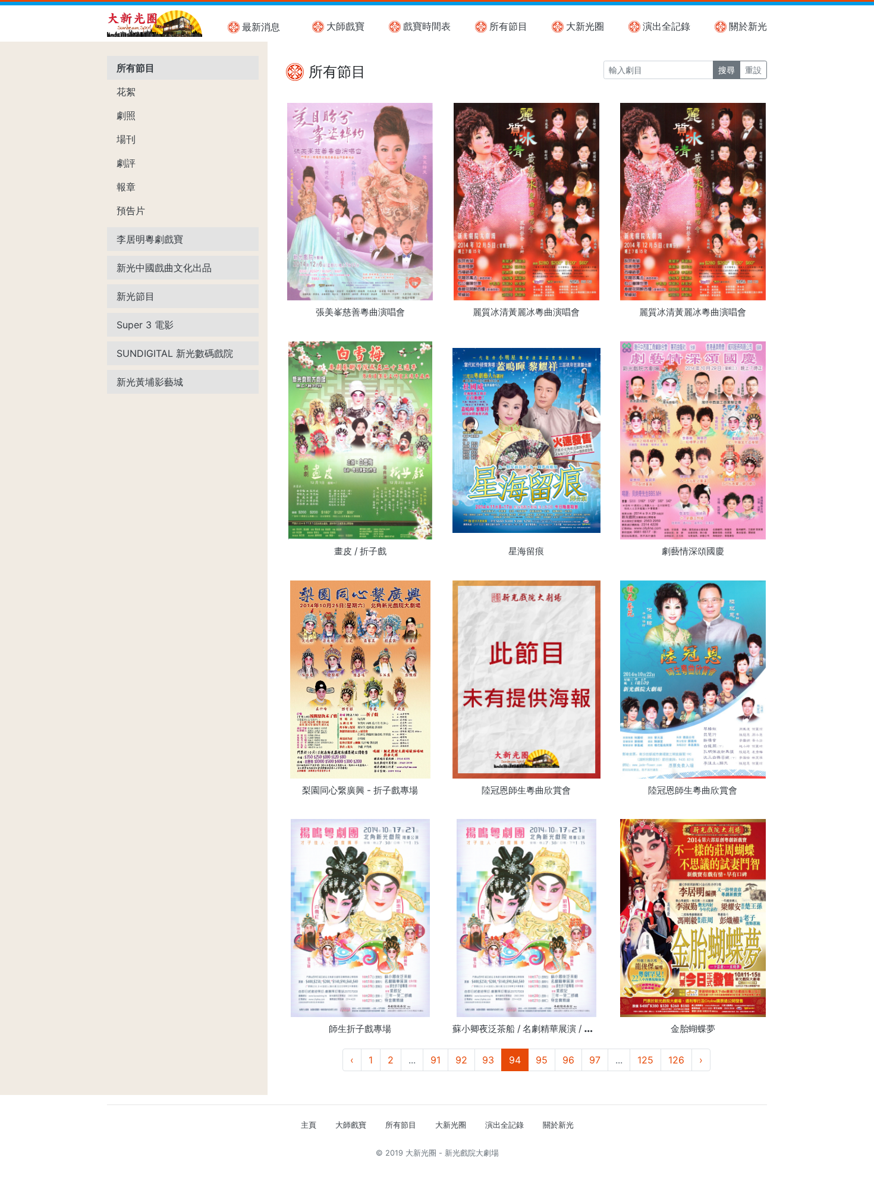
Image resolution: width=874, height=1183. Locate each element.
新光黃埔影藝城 (150, 382)
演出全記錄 (666, 26)
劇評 (126, 163)
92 (461, 1060)
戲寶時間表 (427, 26)
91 (435, 1060)
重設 (753, 70)
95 (542, 1060)
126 (676, 1060)
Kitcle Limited (651, 1167)
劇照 (126, 115)
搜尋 (726, 70)
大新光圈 (585, 26)
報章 (126, 187)
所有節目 (508, 26)
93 (488, 1060)
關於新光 (748, 26)
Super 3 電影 (145, 325)
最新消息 (261, 27)
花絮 (126, 92)
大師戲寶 (345, 26)
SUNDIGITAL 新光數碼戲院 (175, 353)
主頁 (308, 1125)
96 (568, 1060)
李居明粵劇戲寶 (150, 239)
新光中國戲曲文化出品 (164, 268)
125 (645, 1060)
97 (595, 1060)
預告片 (131, 210)
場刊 (126, 139)
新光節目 (136, 296)
